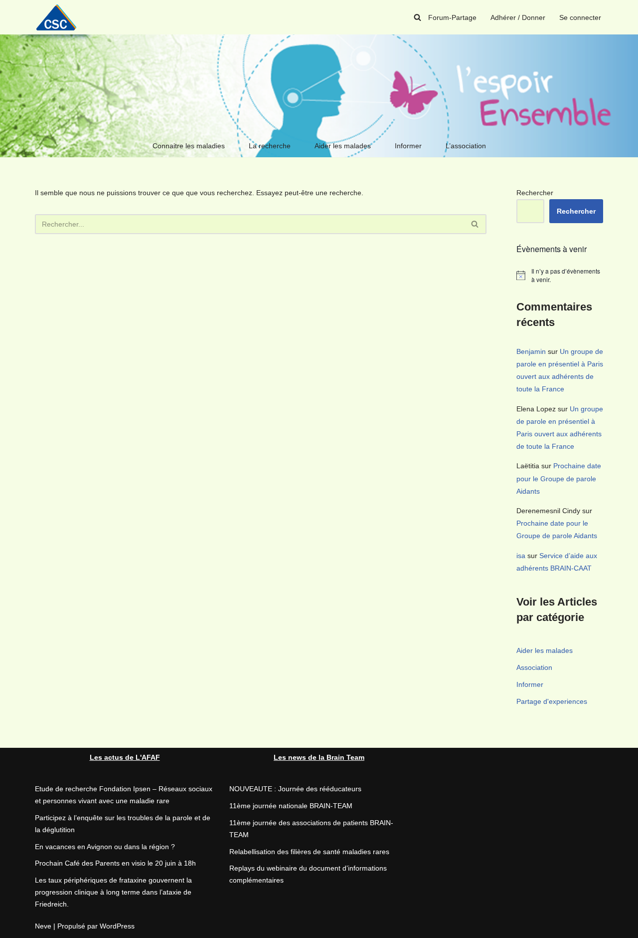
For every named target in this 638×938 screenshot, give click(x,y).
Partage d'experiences (551, 701)
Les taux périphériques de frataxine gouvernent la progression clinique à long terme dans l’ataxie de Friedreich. (113, 892)
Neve (43, 926)
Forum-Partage (452, 17)
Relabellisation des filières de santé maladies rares (309, 852)
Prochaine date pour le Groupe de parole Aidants (558, 478)
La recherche (270, 146)
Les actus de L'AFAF (125, 757)
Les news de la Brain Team (319, 757)
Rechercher (534, 193)
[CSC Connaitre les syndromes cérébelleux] (60, 17)
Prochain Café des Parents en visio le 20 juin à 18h (115, 863)
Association (534, 667)
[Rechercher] (417, 17)
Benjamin (531, 351)
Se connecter (580, 17)
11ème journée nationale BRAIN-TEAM (290, 806)
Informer (408, 146)
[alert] (559, 275)
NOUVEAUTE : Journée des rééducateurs (295, 789)
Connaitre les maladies (189, 146)
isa (520, 556)
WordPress (117, 926)
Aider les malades (343, 146)
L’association (466, 146)
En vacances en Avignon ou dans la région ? (105, 847)
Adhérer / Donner (517, 17)
